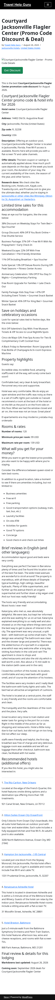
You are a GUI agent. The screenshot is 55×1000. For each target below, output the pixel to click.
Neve (6, 997)
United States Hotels (30, 48)
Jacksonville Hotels (11, 48)
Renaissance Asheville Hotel (19, 886)
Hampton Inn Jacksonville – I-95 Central (25, 854)
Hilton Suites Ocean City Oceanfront (23, 815)
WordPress (27, 997)
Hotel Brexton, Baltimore (17, 922)
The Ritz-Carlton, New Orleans (20, 782)
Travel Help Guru (13, 45)
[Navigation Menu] (48, 4)
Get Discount (12, 70)
